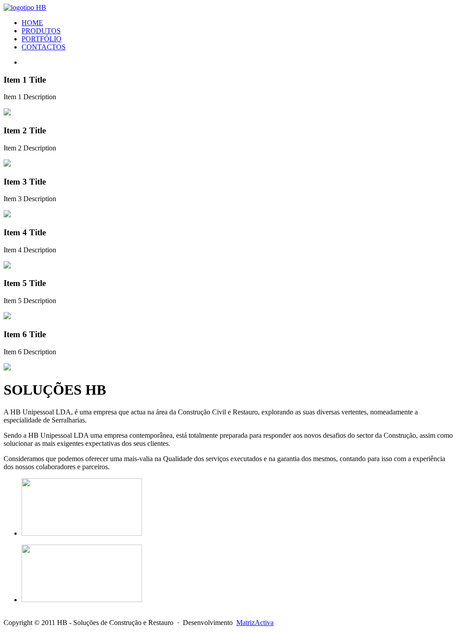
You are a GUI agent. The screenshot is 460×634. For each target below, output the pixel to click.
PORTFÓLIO (42, 39)
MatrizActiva (255, 622)
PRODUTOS (41, 31)
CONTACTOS (44, 47)
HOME (32, 22)
